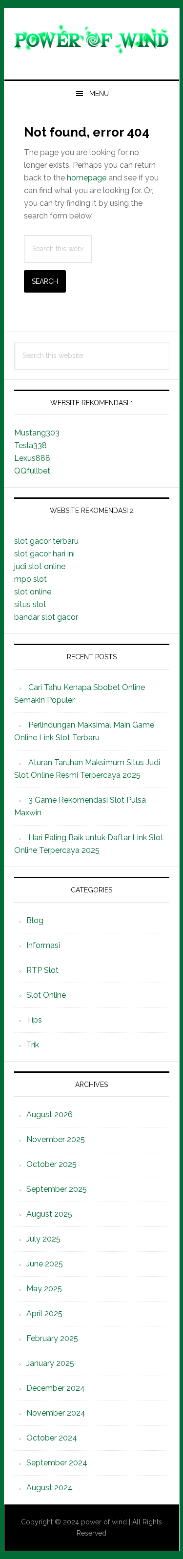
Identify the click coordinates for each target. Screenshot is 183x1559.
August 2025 (49, 1214)
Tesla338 (30, 445)
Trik (32, 1044)
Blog (34, 920)
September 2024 (56, 1462)
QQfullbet (32, 470)
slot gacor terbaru (46, 541)
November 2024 (55, 1413)
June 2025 (44, 1263)
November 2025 (55, 1139)
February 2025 (52, 1338)
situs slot (30, 604)
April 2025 (44, 1313)
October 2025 (51, 1164)
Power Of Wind (91, 40)
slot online (32, 591)
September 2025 (56, 1189)
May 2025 (44, 1288)
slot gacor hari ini (44, 553)
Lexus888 (32, 458)
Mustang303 (37, 432)
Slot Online (46, 995)
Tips (34, 1020)
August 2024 (49, 1487)
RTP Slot (42, 970)
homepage (86, 177)
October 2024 (51, 1437)
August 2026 (49, 1114)
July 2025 (43, 1238)
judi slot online (39, 566)
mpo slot (30, 579)
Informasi (43, 945)
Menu (99, 94)
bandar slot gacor (46, 617)
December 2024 (55, 1388)
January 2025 (50, 1363)
